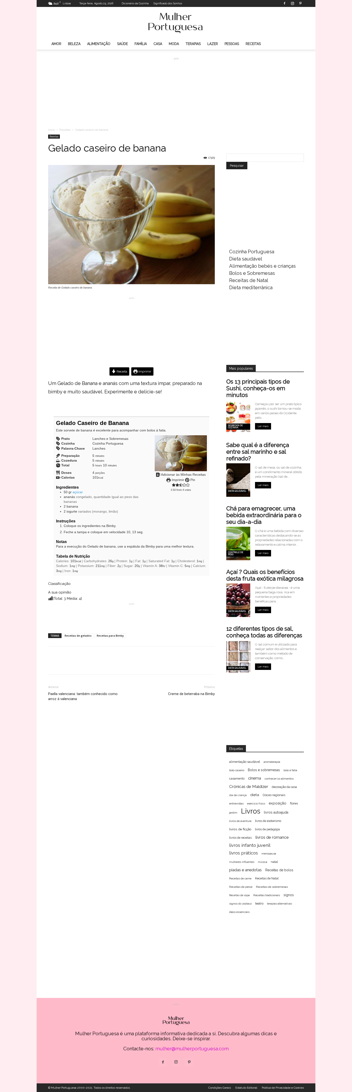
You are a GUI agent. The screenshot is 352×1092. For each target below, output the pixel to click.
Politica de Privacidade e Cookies (283, 1087)
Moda (174, 44)
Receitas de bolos (279, 870)
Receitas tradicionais (266, 895)
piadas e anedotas (245, 869)
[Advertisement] (176, 88)
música (262, 862)
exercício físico (256, 803)
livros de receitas (240, 837)
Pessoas (232, 44)
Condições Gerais (219, 1087)
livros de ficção (240, 829)
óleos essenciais (239, 912)
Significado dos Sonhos (167, 3)
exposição (277, 803)
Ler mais (263, 426)
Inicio (51, 129)
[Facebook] (284, 3)
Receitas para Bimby (110, 635)
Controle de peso (235, 553)
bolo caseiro (236, 770)
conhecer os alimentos (279, 778)
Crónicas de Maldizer (248, 786)
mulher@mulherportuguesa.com (192, 1049)
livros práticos (243, 852)
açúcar (78, 492)
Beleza (74, 44)
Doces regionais (274, 795)
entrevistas (236, 803)
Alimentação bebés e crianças (262, 266)
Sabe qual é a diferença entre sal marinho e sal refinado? (257, 451)
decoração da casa (284, 787)
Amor (56, 44)
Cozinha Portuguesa (251, 252)
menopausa (268, 853)
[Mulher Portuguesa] (176, 23)
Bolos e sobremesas (264, 770)
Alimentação (98, 44)
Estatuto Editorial (246, 1087)
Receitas (253, 44)
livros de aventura (240, 821)
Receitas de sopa (239, 895)
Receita (121, 371)
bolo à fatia (290, 770)
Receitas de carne (240, 878)
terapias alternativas (279, 903)
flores (294, 803)
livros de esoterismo (268, 821)
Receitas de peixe (240, 886)
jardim (233, 812)
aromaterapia (272, 762)
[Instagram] (292, 3)
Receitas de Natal (248, 280)
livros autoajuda (276, 812)
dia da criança (238, 795)
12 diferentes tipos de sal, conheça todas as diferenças (264, 632)
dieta (254, 795)
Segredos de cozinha (235, 426)
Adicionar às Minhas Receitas (183, 474)
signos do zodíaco (240, 903)
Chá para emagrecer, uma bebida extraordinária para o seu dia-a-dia (263, 515)
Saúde (122, 44)
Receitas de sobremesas (272, 886)
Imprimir (144, 371)
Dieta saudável (245, 259)
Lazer (212, 44)
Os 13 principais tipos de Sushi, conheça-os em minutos (258, 388)
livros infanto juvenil (249, 845)
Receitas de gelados (78, 635)
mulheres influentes (241, 862)
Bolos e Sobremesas (252, 273)
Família (141, 44)
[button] (174, 485)
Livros (250, 811)
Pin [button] (192, 480)
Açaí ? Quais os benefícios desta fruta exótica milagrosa (264, 575)
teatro (259, 903)
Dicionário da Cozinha (135, 3)
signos (289, 895)
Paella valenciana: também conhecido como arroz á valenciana (83, 696)
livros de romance (272, 837)
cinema (254, 778)
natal (274, 862)
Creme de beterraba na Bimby (191, 694)
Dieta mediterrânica (251, 287)
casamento (236, 778)
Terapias (193, 44)
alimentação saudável (244, 762)
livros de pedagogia (267, 829)
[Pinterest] (300, 3)
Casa (157, 44)
